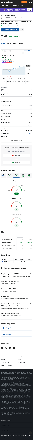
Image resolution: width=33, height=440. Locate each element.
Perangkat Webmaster (7, 365)
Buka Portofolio (5, 362)
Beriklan (20, 359)
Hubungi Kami (21, 362)
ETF (3, 6)
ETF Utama (8, 6)
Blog (2, 356)
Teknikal (14, 43)
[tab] (10, 175)
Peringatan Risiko (5, 430)
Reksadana (24, 6)
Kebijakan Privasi (5, 425)
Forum (21, 43)
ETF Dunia (16, 6)
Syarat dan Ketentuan (6, 420)
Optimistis (17, 162)
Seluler (3, 359)
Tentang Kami (21, 356)
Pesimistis (17, 155)
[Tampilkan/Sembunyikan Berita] (10, 51)
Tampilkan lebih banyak (16, 140)
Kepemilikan (10, 46)
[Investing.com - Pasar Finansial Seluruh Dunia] (9, 2)
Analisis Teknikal (7, 170)
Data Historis (18, 46)
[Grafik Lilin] (3, 51)
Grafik (9, 43)
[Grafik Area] (5, 51)
